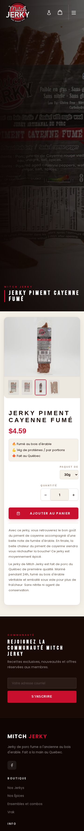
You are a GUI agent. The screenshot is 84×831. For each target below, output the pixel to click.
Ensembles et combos (24, 804)
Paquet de (69, 467)
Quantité (49, 485)
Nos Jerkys (15, 788)
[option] (13, 387)
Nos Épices (15, 796)
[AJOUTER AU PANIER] (43, 513)
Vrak (10, 812)
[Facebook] (11, 765)
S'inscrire (42, 696)
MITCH (27, 736)
